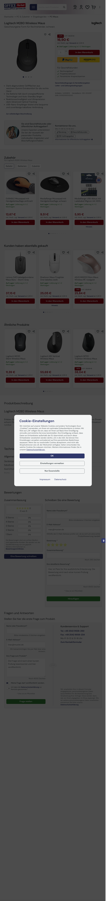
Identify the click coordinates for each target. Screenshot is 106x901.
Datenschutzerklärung (35, 450)
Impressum (45, 479)
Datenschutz (60, 479)
